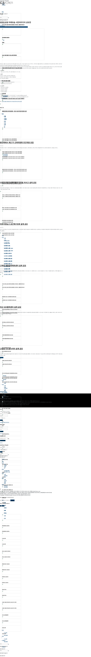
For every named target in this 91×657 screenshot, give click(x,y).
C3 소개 (5, 639)
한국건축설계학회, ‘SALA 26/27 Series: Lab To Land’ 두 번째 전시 (13, 98)
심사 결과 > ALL (7, 471)
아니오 (3, 505)
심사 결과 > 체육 (7, 268)
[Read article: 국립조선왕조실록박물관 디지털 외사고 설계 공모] (31, 164)
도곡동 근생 (4, 502)
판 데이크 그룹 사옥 (5, 576)
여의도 (16, 101)
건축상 (5, 465)
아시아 (5, 507)
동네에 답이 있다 (3, 391)
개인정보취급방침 (5, 396)
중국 (5, 513)
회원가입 (3, 5)
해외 (3, 505)
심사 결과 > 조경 (7, 263)
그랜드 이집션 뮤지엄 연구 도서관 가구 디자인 (9, 602)
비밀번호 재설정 (3, 422)
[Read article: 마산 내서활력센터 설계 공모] (31, 289)
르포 (5, 466)
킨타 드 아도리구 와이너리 (6, 551)
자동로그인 (3, 418)
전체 (5, 502)
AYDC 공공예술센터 (5, 614)
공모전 (3, 101)
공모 (2, 19)
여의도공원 (20, 101)
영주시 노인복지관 (5, 459)
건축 (3, 473)
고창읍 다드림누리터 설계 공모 (11, 348)
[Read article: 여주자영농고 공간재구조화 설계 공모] (31, 206)
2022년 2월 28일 (2, 25)
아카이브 (5, 475)
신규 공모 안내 (5, 19)
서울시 (5, 101)
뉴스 (3, 463)
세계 (5, 505)
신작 (5, 474)
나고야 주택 (4, 93)
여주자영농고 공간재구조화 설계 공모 (14, 224)
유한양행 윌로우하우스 (5, 433)
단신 (5, 464)
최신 (3, 11)
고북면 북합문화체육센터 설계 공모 (13, 265)
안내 (3, 636)
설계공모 (8, 101)
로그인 (1, 433)
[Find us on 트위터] (0, 406)
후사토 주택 (4, 633)
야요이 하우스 (4, 589)
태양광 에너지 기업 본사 (6, 563)
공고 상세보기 (3, 98)
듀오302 (3, 446)
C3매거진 (3, 640)
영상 (5, 390)
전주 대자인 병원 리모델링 (6, 80)
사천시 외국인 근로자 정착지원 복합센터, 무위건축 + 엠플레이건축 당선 (13, 24)
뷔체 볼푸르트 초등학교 (5, 525)
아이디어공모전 (12, 101)
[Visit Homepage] (6, 4)
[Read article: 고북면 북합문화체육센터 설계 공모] (31, 247)
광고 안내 (6, 641)
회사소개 (3, 394)
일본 (5, 510)
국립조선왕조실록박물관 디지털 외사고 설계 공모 (9, 309)
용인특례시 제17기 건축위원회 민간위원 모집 (17, 142)
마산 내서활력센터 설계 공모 (10, 307)
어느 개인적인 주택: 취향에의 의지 (7, 484)
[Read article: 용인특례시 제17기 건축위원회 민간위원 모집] (31, 124)
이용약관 (3, 395)
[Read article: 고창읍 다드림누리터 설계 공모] (31, 330)
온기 (2, 421)
